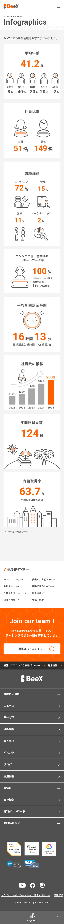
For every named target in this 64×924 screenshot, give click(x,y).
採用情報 (52, 665)
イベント (9, 752)
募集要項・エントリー (32, 649)
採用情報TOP (16, 569)
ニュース (9, 705)
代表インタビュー (41, 579)
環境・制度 (38, 600)
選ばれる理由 (12, 694)
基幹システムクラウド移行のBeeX (22, 665)
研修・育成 (9, 600)
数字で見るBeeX (41, 586)
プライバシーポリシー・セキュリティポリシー (25, 895)
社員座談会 (38, 593)
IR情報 (8, 788)
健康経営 (58, 895)
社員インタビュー (13, 593)
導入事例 (9, 741)
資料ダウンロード (14, 811)
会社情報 (9, 799)
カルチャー (9, 586)
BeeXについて (11, 579)
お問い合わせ (12, 823)
